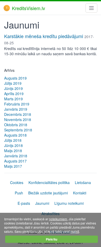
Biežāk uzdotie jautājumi (48, 192)
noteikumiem (58, 219)
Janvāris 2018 (15, 155)
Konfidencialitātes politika (49, 182)
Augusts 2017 (15, 161)
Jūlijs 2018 (12, 140)
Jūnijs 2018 (13, 145)
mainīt (74, 231)
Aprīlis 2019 (14, 93)
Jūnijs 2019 (13, 88)
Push (19, 192)
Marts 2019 (13, 98)
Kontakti (79, 192)
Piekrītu (51, 239)
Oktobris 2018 (15, 124)
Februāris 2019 (16, 104)
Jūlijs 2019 (12, 83)
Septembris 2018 (18, 129)
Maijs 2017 (13, 166)
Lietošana (83, 182)
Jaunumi (42, 203)
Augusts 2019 (15, 78)
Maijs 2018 (13, 150)
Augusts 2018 (15, 135)
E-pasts (24, 203)
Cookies (16, 182)
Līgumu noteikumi (69, 203)
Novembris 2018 (17, 119)
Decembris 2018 (17, 114)
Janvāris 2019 (15, 109)
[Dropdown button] (91, 8)
